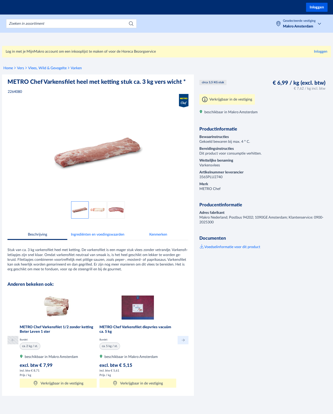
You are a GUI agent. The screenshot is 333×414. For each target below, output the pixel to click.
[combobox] (71, 23)
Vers (20, 68)
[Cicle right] (183, 340)
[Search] (131, 23)
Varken (76, 68)
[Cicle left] (12, 340)
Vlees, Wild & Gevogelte (47, 68)
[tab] (37, 235)
